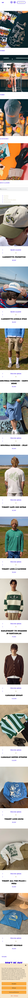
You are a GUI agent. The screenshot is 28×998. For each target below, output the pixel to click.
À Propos (16, 995)
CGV (12, 995)
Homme (6, 196)
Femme (6, 198)
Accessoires (7, 202)
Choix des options (15, 373)
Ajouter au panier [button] (15, 250)
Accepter (14, 983)
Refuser (14, 988)
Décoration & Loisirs (10, 200)
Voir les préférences (14, 992)
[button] (25, 965)
